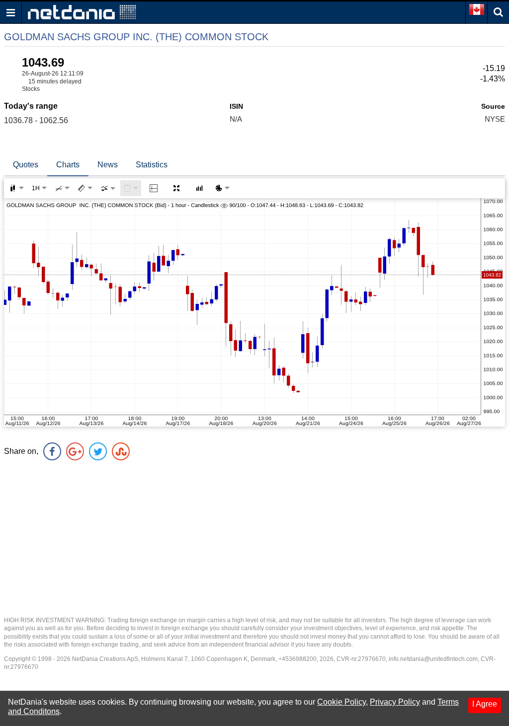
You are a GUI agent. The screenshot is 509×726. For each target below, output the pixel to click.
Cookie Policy (341, 702)
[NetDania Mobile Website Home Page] (82, 11)
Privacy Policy (395, 702)
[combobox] (107, 188)
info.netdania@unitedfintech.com (433, 658)
